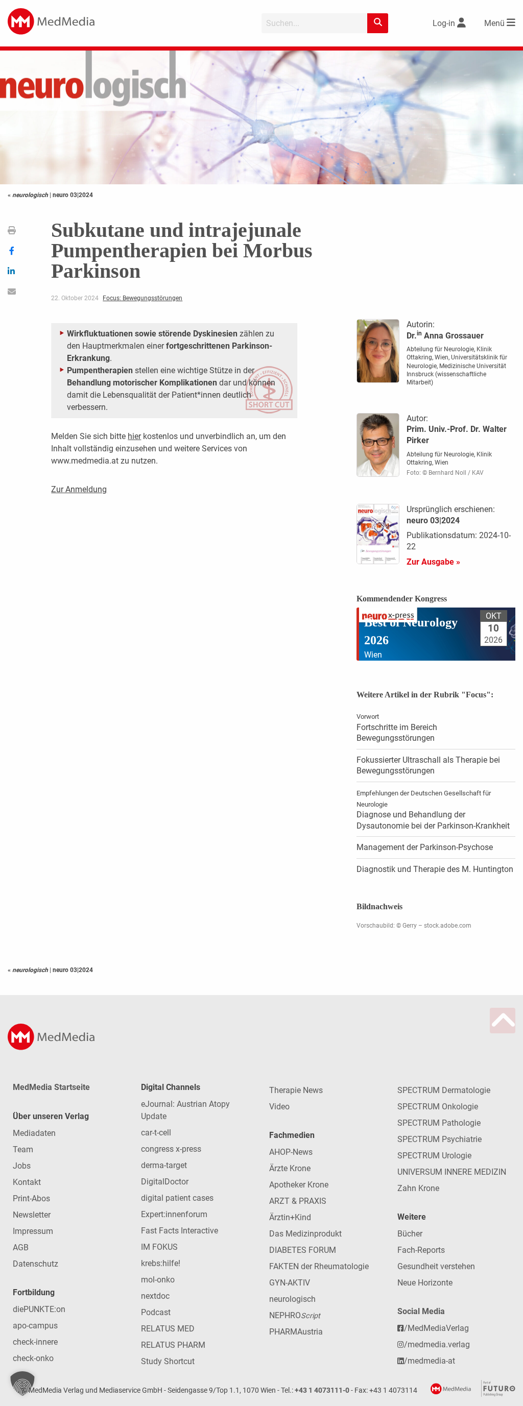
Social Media (421, 1311)
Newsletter (32, 1215)
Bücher (409, 1234)
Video (279, 1106)
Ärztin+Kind (290, 1217)
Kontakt (27, 1182)
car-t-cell (156, 1132)
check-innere (35, 1342)
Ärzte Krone (290, 1168)
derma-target (164, 1165)
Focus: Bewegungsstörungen (142, 298)
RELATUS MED (168, 1329)
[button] (22, 1383)
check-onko (33, 1358)
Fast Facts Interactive (179, 1230)
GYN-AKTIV (289, 1283)
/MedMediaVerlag (436, 1328)
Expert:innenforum (174, 1214)
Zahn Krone (418, 1188)
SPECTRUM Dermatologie (443, 1090)
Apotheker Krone (298, 1185)
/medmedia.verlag (437, 1344)
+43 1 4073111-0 (322, 1390)
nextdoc (155, 1296)
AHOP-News (291, 1152)
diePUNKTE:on (39, 1309)
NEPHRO (294, 1315)
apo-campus (35, 1325)
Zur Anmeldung (79, 489)
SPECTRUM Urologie (434, 1155)
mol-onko (158, 1279)
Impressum (33, 1231)
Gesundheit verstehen (436, 1266)
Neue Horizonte (425, 1283)
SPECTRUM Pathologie (439, 1123)
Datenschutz (35, 1264)
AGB (21, 1247)
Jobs (22, 1166)
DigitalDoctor (164, 1181)
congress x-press (171, 1149)
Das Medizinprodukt (305, 1234)
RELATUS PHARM (173, 1345)
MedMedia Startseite (51, 1087)
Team (23, 1149)
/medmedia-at (429, 1361)
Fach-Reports (421, 1250)
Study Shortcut (168, 1361)
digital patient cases (177, 1198)
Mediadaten (34, 1133)
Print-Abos (31, 1198)
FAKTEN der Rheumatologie (319, 1266)
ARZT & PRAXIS (297, 1201)
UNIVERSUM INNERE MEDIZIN (451, 1172)
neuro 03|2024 (73, 195)
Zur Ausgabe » (433, 562)
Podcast (156, 1312)
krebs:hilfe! (160, 1263)
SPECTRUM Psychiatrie (439, 1139)
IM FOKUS (159, 1247)
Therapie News (296, 1090)
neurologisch (292, 1299)
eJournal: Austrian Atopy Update (185, 1110)
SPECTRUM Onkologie (437, 1106)
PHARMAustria (296, 1332)
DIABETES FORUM (302, 1250)
